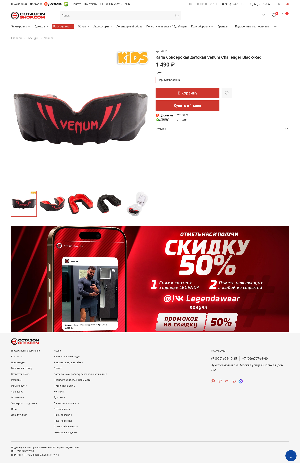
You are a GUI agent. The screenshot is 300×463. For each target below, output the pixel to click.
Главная (16, 38)
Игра (14, 409)
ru (287, 4)
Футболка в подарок (65, 432)
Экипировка (19, 26)
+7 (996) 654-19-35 (224, 358)
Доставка (36, 4)
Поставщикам (62, 409)
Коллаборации (200, 26)
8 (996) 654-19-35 (233, 4)
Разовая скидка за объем (68, 362)
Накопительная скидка (67, 356)
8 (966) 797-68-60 (260, 4)
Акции (57, 350)
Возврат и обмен (20, 374)
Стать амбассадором (66, 426)
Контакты (90, 4)
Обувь (82, 26)
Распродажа (61, 26)
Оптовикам (17, 397)
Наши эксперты (63, 415)
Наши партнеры (63, 420)
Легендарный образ (129, 26)
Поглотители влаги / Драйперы (166, 26)
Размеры (16, 380)
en (278, 4)
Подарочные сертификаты (252, 26)
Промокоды (18, 362)
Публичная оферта (64, 385)
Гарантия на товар (21, 368)
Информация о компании (25, 350)
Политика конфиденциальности (72, 380)
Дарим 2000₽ (19, 415)
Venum (48, 38)
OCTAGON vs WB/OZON (115, 4)
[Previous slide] (16, 119)
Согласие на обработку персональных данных (80, 374)
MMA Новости (19, 385)
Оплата (76, 4)
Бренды (223, 26)
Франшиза (17, 391)
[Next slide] (144, 119)
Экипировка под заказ (24, 403)
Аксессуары (101, 26)
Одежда (40, 26)
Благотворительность (66, 403)
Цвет (159, 72)
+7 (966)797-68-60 (255, 358)
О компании (19, 4)
